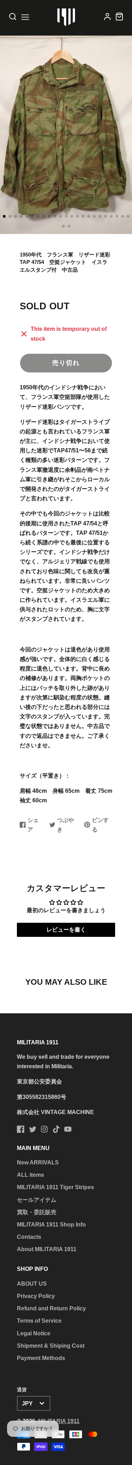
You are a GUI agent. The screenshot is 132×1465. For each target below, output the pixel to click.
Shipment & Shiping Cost (50, 1346)
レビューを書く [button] (66, 930)
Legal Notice (33, 1333)
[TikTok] (56, 1129)
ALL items (30, 1175)
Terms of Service (39, 1321)
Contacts (29, 1237)
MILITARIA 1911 (59, 1421)
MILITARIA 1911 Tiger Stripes (55, 1187)
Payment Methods (41, 1358)
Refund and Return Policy (51, 1308)
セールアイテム (36, 1200)
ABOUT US (32, 1284)
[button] (4, 216)
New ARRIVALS (38, 1163)
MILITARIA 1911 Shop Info (51, 1225)
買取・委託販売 (36, 1212)
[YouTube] (68, 1129)
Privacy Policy (36, 1296)
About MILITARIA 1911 (46, 1249)
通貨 (22, 1389)
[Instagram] (44, 1129)
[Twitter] (33, 1129)
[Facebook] (21, 1129)
